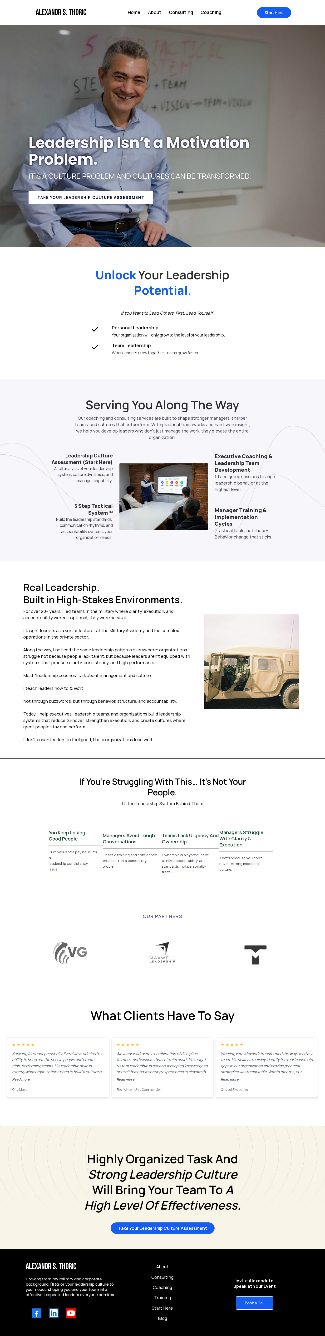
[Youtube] (70, 1313)
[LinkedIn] (53, 1313)
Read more (21, 1079)
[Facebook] (36, 1313)
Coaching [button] (211, 12)
